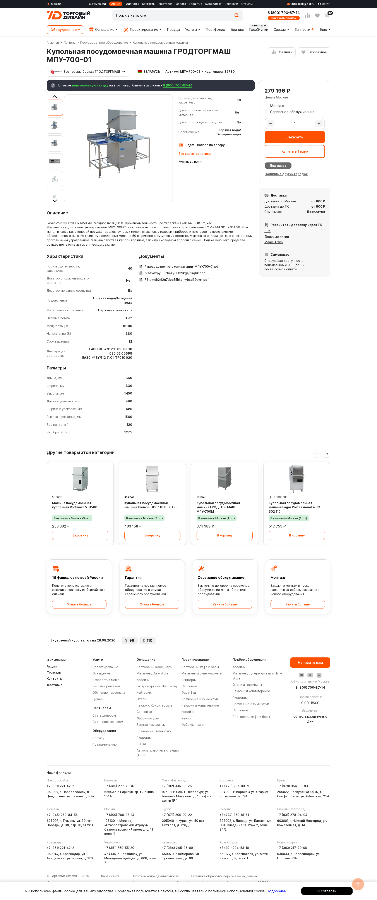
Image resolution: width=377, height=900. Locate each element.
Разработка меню (106, 680)
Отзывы (247, 3)
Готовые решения (106, 686)
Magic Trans (273, 242)
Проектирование (143, 29)
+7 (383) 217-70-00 (292, 848)
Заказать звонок (283, 18)
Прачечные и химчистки (200, 699)
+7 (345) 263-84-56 (62, 815)
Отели (141, 699)
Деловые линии (276, 236)
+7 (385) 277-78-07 (119, 786)
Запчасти (302, 29)
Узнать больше (79, 604)
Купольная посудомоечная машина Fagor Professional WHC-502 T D (295, 507)
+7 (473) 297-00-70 (234, 786)
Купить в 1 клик (294, 151)
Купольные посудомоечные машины (160, 42)
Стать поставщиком (108, 722)
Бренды (237, 29)
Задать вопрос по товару (205, 145)
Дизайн (98, 699)
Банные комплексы (151, 724)
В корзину (80, 535)
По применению (105, 744)
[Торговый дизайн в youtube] (310, 675)
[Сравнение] (307, 15)
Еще (323, 29)
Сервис (280, 29)
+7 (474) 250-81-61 (234, 815)
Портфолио (215, 29)
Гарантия (195, 3)
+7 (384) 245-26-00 (177, 848)
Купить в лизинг (190, 161)
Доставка (166, 3)
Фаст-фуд (189, 692)
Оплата (181, 3)
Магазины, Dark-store (152, 673)
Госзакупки (258, 29)
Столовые (144, 712)
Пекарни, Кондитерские (155, 705)
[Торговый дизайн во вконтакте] (301, 675)
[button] (326, 454)
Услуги (191, 29)
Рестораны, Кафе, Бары (155, 667)
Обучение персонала (109, 692)
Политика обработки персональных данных (224, 876)
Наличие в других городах (286, 174)
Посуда (173, 29)
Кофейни (143, 680)
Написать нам (310, 662)
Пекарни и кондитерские (200, 705)
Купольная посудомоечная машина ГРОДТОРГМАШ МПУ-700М (218, 507)
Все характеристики (194, 153)
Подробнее (276, 891)
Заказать (294, 137)
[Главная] (68, 15)
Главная (53, 42)
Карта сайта (110, 876)
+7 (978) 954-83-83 (292, 786)
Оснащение (104, 29)
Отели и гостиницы (247, 684)
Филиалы (132, 3)
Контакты (148, 3)
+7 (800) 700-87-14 (119, 815)
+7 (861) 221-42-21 (61, 786)
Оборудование (63, 30)
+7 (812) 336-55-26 (177, 786)
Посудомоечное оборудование (104, 42)
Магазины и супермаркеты (202, 673)
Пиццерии (144, 737)
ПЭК (267, 231)
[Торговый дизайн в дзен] (319, 675)
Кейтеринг (144, 692)
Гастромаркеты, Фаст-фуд (157, 686)
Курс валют (213, 3)
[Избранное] (317, 15)
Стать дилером (104, 715)
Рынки (141, 744)
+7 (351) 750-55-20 (119, 848)
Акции (115, 3)
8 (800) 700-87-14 (284, 12)
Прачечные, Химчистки (154, 731)
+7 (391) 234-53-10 (234, 848)
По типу (69, 42)
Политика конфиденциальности (155, 876)
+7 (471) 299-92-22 (177, 815)
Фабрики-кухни (148, 718)
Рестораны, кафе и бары (200, 667)
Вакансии (231, 3)
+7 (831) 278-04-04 (292, 815)
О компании (97, 3)
